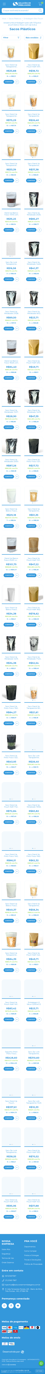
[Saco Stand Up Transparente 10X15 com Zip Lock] (39, 131)
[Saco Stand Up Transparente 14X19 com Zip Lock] (39, 181)
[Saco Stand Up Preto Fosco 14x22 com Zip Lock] (17, 871)
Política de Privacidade (33, 1264)
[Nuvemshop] (9, 1365)
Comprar (9, 82)
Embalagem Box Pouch (33, 19)
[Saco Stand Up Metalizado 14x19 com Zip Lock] (39, 427)
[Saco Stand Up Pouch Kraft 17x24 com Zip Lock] (17, 822)
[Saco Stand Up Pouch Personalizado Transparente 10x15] (17, 1118)
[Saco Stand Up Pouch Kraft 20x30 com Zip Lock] (17, 1217)
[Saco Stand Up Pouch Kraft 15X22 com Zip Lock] (39, 1168)
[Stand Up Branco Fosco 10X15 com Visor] (17, 230)
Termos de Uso (8, 1258)
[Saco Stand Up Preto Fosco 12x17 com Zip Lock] (39, 477)
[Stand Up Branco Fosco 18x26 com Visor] (17, 378)
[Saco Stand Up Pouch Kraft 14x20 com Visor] (39, 970)
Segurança (6, 1254)
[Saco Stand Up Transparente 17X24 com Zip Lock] (39, 921)
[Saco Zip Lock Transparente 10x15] (39, 1118)
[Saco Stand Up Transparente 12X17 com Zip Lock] (17, 181)
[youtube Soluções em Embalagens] (18, 1305)
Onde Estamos (8, 1263)
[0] (40, 5)
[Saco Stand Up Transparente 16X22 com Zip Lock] (39, 526)
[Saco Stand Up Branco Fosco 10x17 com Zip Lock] (17, 625)
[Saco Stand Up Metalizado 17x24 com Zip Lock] (39, 674)
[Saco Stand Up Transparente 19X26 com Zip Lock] (17, 131)
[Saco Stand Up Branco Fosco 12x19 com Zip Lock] (17, 526)
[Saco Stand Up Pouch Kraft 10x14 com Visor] (39, 575)
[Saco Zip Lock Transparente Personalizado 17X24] (39, 1069)
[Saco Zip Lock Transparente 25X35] (39, 773)
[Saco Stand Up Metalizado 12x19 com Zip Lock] (17, 674)
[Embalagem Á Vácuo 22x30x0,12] (39, 1020)
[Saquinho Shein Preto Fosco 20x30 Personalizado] (17, 1069)
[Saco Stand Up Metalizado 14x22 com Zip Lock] (39, 279)
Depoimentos (29, 1247)
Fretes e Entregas (31, 1255)
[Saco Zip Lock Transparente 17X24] (17, 279)
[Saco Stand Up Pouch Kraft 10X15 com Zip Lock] (39, 82)
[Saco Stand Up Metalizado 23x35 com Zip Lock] (39, 230)
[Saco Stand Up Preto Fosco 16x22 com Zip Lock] (39, 871)
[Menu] (4, 4)
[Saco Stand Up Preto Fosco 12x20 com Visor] (17, 773)
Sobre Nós (6, 1249)
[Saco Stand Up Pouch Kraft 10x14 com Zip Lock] (39, 1217)
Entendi (39, 1371)
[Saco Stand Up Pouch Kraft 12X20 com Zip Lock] (39, 378)
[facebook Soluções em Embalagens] (11, 1305)
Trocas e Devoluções (32, 1260)
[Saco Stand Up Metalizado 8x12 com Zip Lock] (39, 329)
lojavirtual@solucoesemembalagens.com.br (22, 1285)
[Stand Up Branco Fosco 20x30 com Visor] (17, 575)
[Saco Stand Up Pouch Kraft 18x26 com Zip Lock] (39, 625)
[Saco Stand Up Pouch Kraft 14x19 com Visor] (17, 1020)
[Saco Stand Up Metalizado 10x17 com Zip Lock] (17, 427)
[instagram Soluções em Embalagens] (4, 1305)
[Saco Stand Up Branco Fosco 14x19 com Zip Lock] (17, 921)
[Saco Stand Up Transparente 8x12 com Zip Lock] (39, 723)
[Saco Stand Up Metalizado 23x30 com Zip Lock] (17, 477)
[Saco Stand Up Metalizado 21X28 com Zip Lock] (17, 329)
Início (4, 19)
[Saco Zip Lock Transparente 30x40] (17, 1168)
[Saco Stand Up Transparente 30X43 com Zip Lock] (17, 970)
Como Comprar (30, 1251)
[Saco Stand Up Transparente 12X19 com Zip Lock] (17, 82)
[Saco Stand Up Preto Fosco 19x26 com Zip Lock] (17, 723)
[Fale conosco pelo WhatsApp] (41, 1363)
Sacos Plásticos (15, 19)
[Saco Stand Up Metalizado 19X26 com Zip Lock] (39, 822)
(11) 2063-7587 (11, 1280)
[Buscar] (40, 10)
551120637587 (10, 1276)
